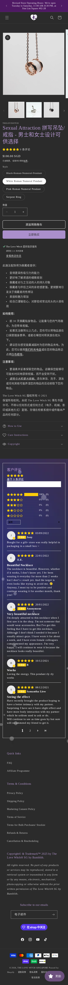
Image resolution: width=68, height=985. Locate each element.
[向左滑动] (4, 111)
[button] (7, 18)
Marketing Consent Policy (21, 809)
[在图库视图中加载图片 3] (51, 110)
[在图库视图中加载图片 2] (34, 110)
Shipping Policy (15, 801)
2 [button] (30, 730)
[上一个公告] (6, 6)
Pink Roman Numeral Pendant (23, 189)
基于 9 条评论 (15, 479)
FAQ (9, 763)
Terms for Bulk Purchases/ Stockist (26, 825)
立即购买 (34, 234)
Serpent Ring (13, 197)
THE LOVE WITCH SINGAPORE (32, 968)
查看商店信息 (13, 256)
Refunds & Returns (17, 833)
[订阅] (53, 914)
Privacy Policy (15, 793)
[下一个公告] (61, 6)
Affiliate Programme (18, 771)
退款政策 (22, 972)
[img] (26, 533)
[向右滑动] (64, 111)
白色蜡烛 (17, 354)
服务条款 (45, 972)
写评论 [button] (34, 484)
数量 (5, 205)
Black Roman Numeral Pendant (25, 174)
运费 (25, 161)
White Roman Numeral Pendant (24, 181)
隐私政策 (33, 972)
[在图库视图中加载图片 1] (16, 110)
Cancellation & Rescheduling (22, 841)
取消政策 (36, 978)
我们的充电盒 (33, 349)
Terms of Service (16, 817)
